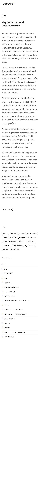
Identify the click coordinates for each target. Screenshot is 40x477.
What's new (7, 209)
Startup (31, 245)
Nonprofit (30, 241)
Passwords (6, 245)
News (6, 305)
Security (7, 328)
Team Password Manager (14, 332)
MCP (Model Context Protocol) (17, 301)
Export (5, 237)
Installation (9, 292)
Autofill (5, 233)
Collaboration (32, 233)
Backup (13, 233)
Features (8, 283)
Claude (21, 233)
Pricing (7, 323)
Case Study (8, 274)
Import (21, 241)
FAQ (5, 278)
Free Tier (13, 237)
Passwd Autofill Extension (15, 314)
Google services (11, 287)
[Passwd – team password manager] (8, 4)
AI (5, 265)
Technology (9, 337)
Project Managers (19, 245)
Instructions (9, 296)
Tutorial (5, 249)
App (4, 15)
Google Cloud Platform (27, 237)
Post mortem (9, 319)
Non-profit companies (13, 310)
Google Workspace (9, 241)
